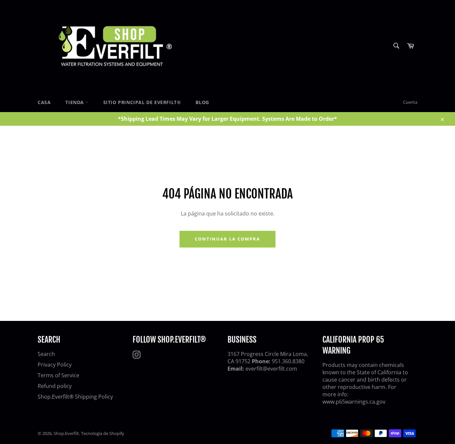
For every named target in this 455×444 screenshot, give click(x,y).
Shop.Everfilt (66, 433)
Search (46, 354)
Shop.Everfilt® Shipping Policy (75, 396)
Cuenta (410, 102)
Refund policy (55, 386)
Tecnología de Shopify (102, 433)
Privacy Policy (55, 364)
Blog (202, 102)
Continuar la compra (227, 239)
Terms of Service (58, 375)
